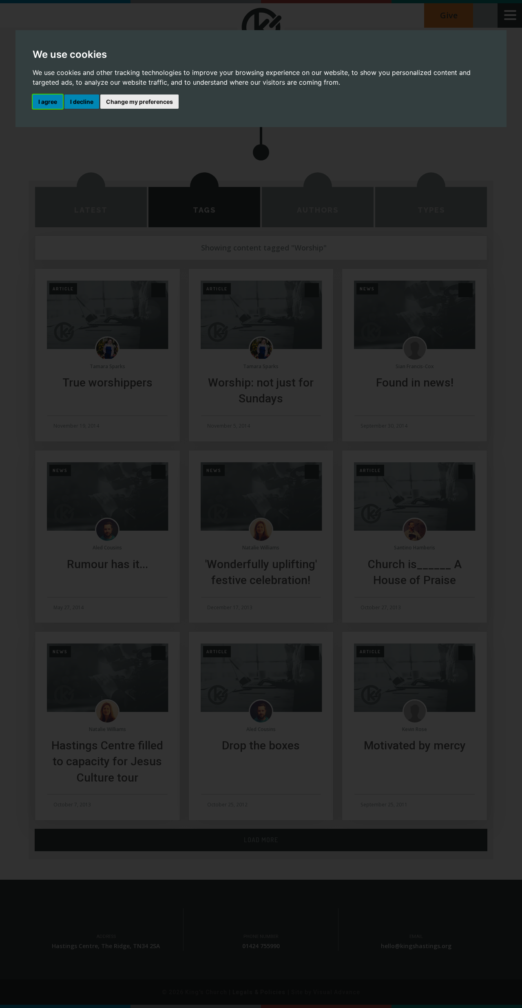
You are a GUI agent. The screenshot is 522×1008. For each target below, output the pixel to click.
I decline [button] (81, 101)
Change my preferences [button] (139, 101)
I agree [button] (47, 101)
